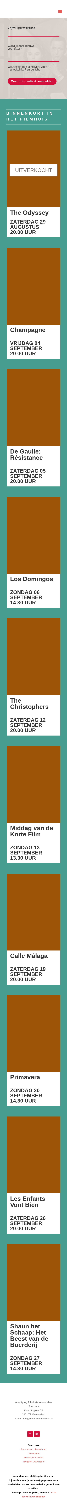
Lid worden (33, 1453)
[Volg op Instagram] (37, 1434)
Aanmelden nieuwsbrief (33, 1449)
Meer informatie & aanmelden (32, 81)
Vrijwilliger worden (33, 1457)
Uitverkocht (33, 170)
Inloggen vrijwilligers (33, 1461)
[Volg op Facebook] (30, 1434)
